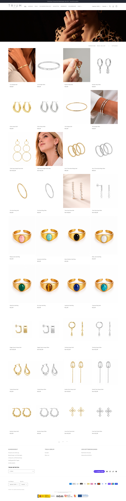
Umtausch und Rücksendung (15, 457)
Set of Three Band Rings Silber (98, 168)
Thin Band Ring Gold (14, 210)
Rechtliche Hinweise (86, 452)
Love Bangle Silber (41, 84)
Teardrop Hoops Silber (97, 347)
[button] (79, 6)
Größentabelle (11, 463)
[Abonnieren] (32, 471)
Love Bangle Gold (13, 84)
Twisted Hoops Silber (41, 389)
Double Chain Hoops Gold (70, 389)
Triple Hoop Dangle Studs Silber (44, 168)
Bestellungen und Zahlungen (15, 455)
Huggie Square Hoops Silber (43, 347)
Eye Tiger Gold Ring (41, 305)
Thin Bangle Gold (68, 126)
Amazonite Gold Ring (41, 259)
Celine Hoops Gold (14, 126)
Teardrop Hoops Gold (69, 347)
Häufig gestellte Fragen (13, 460)
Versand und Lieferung (13, 452)
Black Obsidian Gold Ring (70, 259)
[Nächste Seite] (67, 441)
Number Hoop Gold (69, 84)
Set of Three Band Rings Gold (71, 168)
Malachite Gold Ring (14, 305)
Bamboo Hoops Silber (42, 431)
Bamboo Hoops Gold (14, 431)
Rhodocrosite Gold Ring (15, 256)
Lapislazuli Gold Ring (69, 305)
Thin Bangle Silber (96, 126)
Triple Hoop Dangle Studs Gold (16, 168)
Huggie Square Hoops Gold (15, 347)
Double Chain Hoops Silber (97, 389)
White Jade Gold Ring (96, 256)
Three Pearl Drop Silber (97, 210)
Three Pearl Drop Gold (69, 210)
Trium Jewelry (14, 489)
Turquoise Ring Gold (96, 305)
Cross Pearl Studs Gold (69, 431)
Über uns (47, 455)
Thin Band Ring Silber (42, 210)
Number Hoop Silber (96, 84)
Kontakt (47, 452)
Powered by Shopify (20, 489)
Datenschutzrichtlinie (86, 455)
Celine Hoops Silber (41, 126)
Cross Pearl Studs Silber (97, 431)
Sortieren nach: (92, 45)
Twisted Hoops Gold (14, 389)
